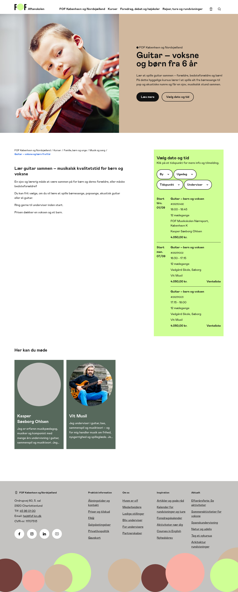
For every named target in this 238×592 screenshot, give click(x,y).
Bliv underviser (132, 520)
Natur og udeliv (201, 529)
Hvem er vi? (130, 501)
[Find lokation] (211, 9)
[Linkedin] (44, 534)
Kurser (112, 9)
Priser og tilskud (99, 511)
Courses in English (169, 531)
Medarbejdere (131, 507)
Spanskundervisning (204, 522)
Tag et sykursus (201, 536)
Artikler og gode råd (170, 501)
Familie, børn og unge (75, 150)
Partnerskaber (132, 533)
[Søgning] (219, 9)
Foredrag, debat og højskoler (140, 9)
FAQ (91, 518)
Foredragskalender (169, 518)
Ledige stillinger (133, 514)
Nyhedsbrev (165, 538)
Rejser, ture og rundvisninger (183, 9)
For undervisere (132, 527)
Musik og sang (97, 150)
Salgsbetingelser (99, 525)
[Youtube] (57, 534)
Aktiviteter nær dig (170, 525)
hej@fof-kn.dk (32, 516)
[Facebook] (19, 534)
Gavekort (94, 538)
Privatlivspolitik (98, 531)
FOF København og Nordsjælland (82, 9)
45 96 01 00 (28, 511)
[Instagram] (32, 534)
